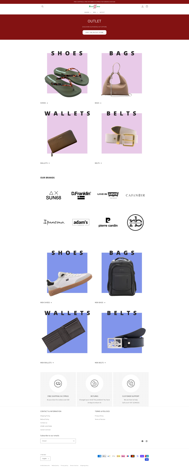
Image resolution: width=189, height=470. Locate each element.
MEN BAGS (99, 302)
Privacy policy (64, 465)
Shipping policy (84, 465)
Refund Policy (44, 419)
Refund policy (55, 465)
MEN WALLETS (46, 362)
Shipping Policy (45, 416)
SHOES (43, 103)
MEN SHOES (45, 302)
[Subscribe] (73, 441)
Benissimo (47, 465)
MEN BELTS (99, 362)
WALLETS (44, 163)
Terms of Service (100, 419)
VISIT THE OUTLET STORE (94, 32)
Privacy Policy (99, 416)
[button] (42, 6)
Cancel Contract (45, 430)
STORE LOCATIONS (46, 426)
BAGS (97, 103)
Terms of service (74, 465)
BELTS (97, 163)
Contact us (43, 423)
